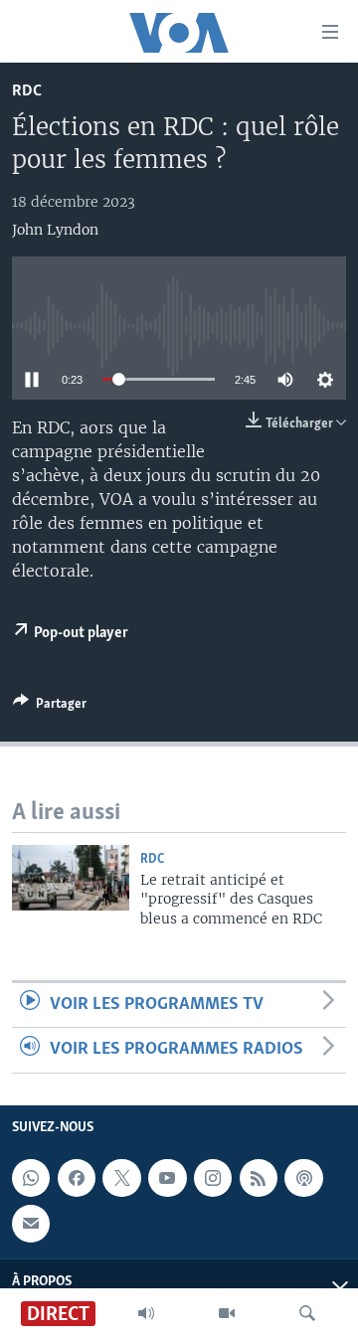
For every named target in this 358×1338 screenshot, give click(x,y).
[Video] (227, 1313)
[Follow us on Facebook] (76, 1178)
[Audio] (146, 1313)
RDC (27, 91)
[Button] (50, 707)
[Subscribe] (31, 1223)
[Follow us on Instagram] (213, 1178)
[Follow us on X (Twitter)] (121, 1178)
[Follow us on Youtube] (167, 1178)
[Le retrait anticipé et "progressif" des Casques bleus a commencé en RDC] (70, 878)
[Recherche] (307, 1313)
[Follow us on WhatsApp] (31, 1178)
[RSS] (258, 1178)
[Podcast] (303, 1178)
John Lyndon (55, 230)
